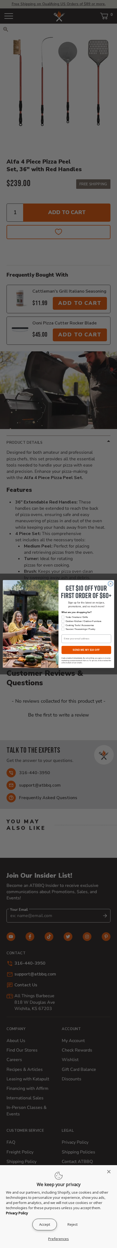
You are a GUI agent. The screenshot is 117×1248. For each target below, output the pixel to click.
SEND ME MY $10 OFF (86, 650)
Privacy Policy (17, 1213)
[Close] (110, 1171)
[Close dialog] (110, 583)
